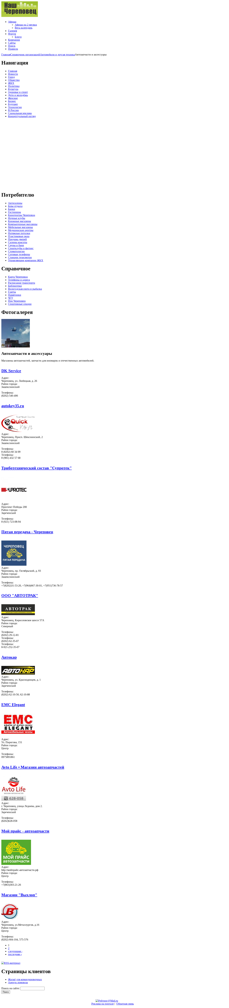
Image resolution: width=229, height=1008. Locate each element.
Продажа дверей (17, 239)
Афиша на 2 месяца (26, 24)
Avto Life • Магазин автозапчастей (32, 767)
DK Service (11, 371)
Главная (5, 54)
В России (13, 110)
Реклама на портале (102, 1003)
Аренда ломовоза (18, 982)
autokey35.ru (12, 406)
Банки (11, 209)
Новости (13, 74)
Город (11, 77)
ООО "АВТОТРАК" (19, 595)
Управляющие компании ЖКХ (25, 260)
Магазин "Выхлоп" (19, 895)
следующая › (15, 951)
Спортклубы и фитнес (21, 248)
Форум (12, 33)
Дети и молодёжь (18, 95)
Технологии (15, 107)
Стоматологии (16, 251)
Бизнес (12, 101)
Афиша (12, 21)
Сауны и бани (16, 245)
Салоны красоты (17, 242)
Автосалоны (15, 203)
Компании (14, 39)
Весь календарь (23, 27)
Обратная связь (125, 1003)
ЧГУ (10, 298)
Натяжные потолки (19, 233)
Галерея (12, 30)
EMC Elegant (13, 704)
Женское (13, 98)
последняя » (15, 954)
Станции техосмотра (20, 257)
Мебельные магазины (20, 227)
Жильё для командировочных (25, 979)
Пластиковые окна (18, 236)
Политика (13, 86)
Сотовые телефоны (19, 254)
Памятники (14, 294)
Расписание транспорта (21, 282)
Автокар (9, 657)
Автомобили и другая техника (57, 54)
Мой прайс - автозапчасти (25, 831)
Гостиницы (14, 212)
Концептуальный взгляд (22, 116)
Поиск (11, 45)
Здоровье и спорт (18, 92)
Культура (13, 89)
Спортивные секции (20, 304)
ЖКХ (11, 83)
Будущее (13, 104)
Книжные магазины (19, 221)
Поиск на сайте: (10, 988)
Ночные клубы (16, 218)
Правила (13, 48)
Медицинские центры (20, 230)
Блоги (18, 36)
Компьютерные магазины (22, 224)
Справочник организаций (25, 54)
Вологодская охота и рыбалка (25, 288)
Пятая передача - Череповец (27, 532)
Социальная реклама (20, 113)
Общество (14, 80)
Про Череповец (17, 301)
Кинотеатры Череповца (21, 215)
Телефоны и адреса (19, 279)
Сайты (12, 42)
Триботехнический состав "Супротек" (36, 468)
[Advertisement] (21, 154)
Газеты (12, 291)
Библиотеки (15, 285)
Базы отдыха (15, 206)
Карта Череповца (18, 276)
